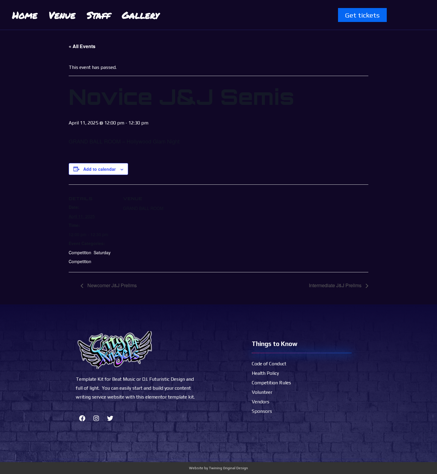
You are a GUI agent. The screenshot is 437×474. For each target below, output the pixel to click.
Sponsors (262, 411)
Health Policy (265, 373)
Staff (99, 15)
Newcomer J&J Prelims (111, 285)
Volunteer (262, 392)
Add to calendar (99, 169)
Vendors (260, 402)
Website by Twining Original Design (218, 468)
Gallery (140, 15)
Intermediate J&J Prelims (336, 285)
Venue (62, 15)
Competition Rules (271, 382)
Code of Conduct (269, 363)
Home (24, 15)
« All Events (82, 46)
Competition (80, 252)
